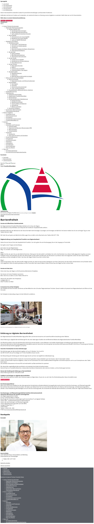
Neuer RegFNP (12, 35)
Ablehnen (3, 20)
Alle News (8, 123)
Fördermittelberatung (11, 137)
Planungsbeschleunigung (12, 111)
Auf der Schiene (13, 64)
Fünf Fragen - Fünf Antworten (19, 44)
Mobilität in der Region (12, 41)
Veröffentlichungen (11, 140)
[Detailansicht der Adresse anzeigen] (24, 450)
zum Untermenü (7, 7)
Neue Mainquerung (17, 62)
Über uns (5, 149)
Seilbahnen (14, 75)
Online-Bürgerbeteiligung (18, 50)
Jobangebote (9, 143)
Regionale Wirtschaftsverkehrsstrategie (22, 76)
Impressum (6, 470)
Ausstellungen (9, 144)
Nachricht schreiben (5, 463)
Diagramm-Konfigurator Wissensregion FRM (20, 128)
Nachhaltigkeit (12, 82)
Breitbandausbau (16, 100)
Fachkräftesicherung (11, 91)
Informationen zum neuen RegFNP (20, 37)
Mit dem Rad (12, 52)
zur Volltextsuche (7, 10)
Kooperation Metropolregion (13, 109)
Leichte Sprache (7, 160)
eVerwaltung (15, 105)
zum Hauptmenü (7, 5)
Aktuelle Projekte (13, 72)
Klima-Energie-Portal (11, 116)
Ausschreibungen (10, 146)
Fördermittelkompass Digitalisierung (18, 99)
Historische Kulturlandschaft (19, 87)
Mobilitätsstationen (17, 73)
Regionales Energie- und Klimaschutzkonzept (23, 81)
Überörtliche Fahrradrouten (19, 56)
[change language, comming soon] (13, 163)
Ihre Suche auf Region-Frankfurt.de (10, 213)
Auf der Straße (12, 58)
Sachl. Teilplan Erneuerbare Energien (21, 34)
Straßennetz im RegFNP (18, 59)
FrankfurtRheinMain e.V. (12, 120)
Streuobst (14, 85)
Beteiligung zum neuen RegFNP (20, 38)
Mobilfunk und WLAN (17, 102)
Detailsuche (12, 134)
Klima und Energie (13, 79)
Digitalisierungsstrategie (15, 94)
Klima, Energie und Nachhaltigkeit (14, 78)
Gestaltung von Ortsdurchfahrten (20, 61)
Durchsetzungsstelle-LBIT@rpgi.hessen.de (15, 409)
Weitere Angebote (8, 113)
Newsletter (9, 141)
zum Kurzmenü (7, 8)
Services (5, 122)
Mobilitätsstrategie (14, 43)
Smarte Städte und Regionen (19, 103)
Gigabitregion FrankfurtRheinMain (17, 96)
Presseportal (9, 138)
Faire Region (15, 84)
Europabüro (9, 117)
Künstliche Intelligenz (14, 108)
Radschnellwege (16, 53)
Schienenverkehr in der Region (19, 70)
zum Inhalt (6, 4)
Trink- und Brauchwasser (18, 88)
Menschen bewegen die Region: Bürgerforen (23, 49)
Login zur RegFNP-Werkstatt (19, 40)
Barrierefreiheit (7, 159)
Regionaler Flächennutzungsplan (14, 27)
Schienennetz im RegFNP (18, 68)
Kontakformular (5, 379)
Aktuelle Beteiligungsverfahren (19, 32)
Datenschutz (6, 471)
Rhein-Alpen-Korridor (17, 65)
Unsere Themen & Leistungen (11, 26)
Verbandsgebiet (13, 131)
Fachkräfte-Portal (10, 114)
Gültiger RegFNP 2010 (14, 29)
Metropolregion (13, 129)
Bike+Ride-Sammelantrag (18, 55)
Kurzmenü (8, 214)
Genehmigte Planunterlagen (19, 31)
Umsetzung (14, 47)
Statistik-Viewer (13, 126)
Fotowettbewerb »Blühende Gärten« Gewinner (21, 90)
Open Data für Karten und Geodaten (18, 135)
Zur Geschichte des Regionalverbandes (16, 152)
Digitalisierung (10, 93)
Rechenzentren (13, 97)
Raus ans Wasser (10, 147)
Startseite (5, 157)
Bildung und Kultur (16, 106)
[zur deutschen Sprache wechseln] (7, 163)
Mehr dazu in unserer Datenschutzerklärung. (13, 18)
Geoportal (8, 132)
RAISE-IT (14, 67)
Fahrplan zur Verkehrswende (19, 46)
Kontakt (5, 468)
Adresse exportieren (5, 465)
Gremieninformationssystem (13, 119)
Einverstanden (9, 20)
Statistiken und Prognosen (13, 125)
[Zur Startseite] (32, 210)
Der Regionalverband (11, 150)
